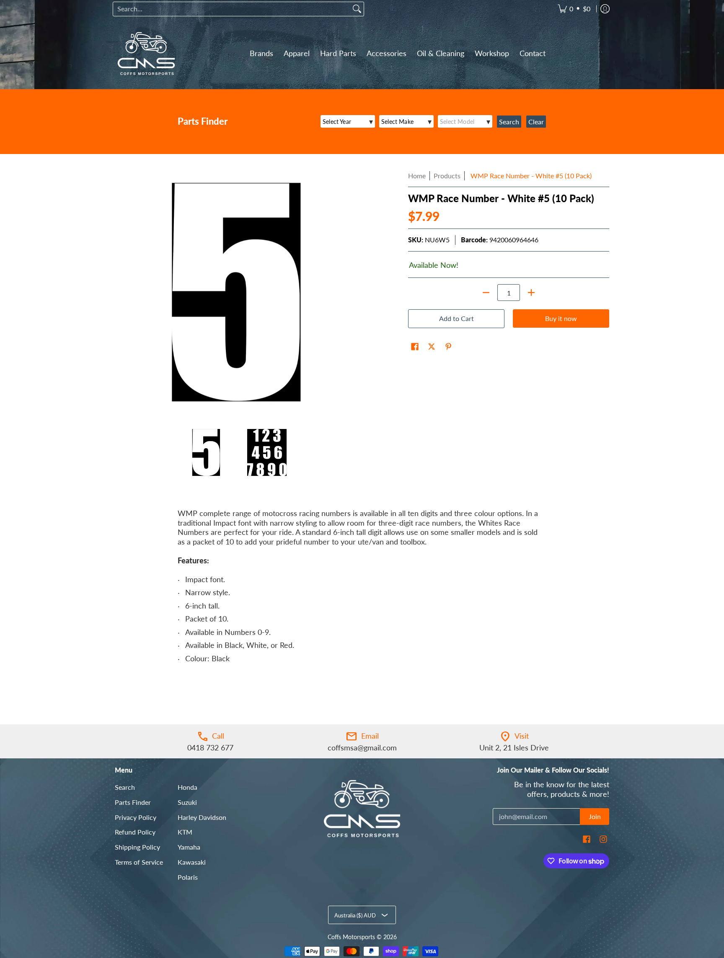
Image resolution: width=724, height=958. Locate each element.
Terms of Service (139, 862)
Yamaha (189, 847)
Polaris (188, 877)
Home (417, 176)
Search (125, 787)
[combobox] (231, 9)
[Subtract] (486, 292)
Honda (187, 787)
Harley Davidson (202, 817)
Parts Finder (133, 802)
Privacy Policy (135, 817)
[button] (415, 347)
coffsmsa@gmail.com (362, 747)
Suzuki (187, 802)
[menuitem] (574, 9)
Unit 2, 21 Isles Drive (514, 747)
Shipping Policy (137, 847)
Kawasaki (192, 862)
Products (447, 176)
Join (595, 816)
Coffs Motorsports (351, 937)
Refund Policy (135, 832)
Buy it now (561, 318)
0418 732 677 (210, 747)
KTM (185, 832)
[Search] (357, 9)
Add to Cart (456, 318)
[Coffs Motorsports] (146, 53)
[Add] (531, 292)
